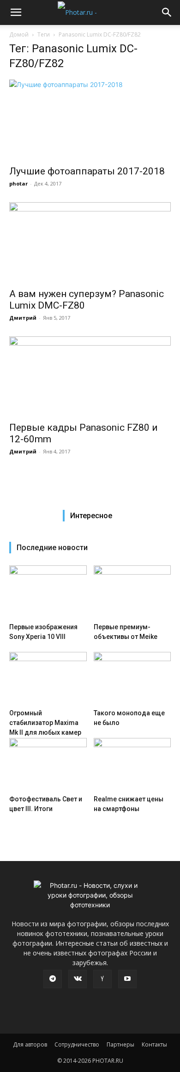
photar (18, 183)
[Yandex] (102, 979)
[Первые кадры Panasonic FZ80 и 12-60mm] (90, 376)
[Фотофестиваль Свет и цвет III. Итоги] (48, 764)
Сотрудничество (76, 1044)
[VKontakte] (77, 979)
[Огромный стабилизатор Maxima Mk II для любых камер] (48, 678)
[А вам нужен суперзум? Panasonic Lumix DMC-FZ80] (90, 242)
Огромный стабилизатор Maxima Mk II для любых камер (45, 722)
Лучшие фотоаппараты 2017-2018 (87, 171)
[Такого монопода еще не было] (132, 678)
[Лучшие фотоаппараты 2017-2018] (90, 120)
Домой (19, 34)
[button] (15, 12)
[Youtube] (127, 979)
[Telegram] (52, 979)
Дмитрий (22, 317)
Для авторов (30, 1044)
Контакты (154, 1044)
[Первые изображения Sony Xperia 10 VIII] (48, 592)
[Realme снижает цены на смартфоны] (132, 764)
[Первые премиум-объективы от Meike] (132, 592)
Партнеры (120, 1044)
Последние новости (52, 547)
